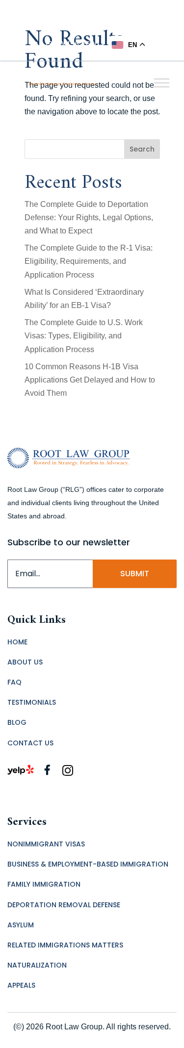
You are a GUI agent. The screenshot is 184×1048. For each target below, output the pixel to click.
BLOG (16, 722)
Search (142, 149)
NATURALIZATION (37, 965)
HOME (17, 642)
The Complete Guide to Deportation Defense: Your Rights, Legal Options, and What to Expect (89, 217)
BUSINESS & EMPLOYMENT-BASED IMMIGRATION (87, 864)
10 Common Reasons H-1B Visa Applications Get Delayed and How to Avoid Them (90, 379)
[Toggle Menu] (161, 82)
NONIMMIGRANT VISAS (46, 844)
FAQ (14, 682)
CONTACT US (30, 743)
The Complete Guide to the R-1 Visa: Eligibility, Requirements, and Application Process (89, 261)
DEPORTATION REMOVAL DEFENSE (63, 905)
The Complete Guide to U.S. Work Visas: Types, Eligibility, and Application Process (84, 335)
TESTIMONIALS (31, 702)
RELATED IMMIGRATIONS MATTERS (65, 945)
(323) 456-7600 (72, 44)
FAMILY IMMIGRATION (43, 884)
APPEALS (21, 985)
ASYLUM (20, 925)
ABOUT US (25, 662)
